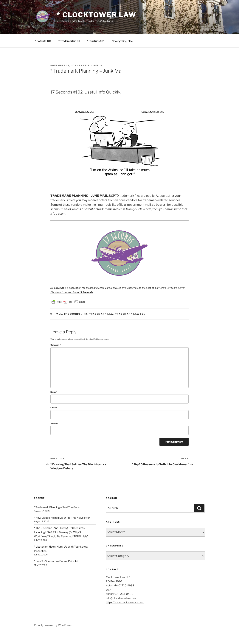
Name (53, 392)
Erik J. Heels (92, 65)
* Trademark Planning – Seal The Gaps (57, 507)
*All (59, 314)
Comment (55, 345)
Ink (85, 314)
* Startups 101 (96, 41)
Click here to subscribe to (71, 292)
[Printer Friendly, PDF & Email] (68, 301)
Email (53, 407)
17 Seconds (72, 314)
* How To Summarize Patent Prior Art (56, 561)
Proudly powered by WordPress (53, 625)
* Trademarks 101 (69, 41)
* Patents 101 (43, 41)
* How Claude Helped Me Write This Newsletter (62, 517)
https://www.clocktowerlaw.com (125, 602)
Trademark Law (101, 314)
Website (54, 423)
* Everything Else (122, 41)
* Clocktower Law (96, 15)
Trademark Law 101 (130, 314)
